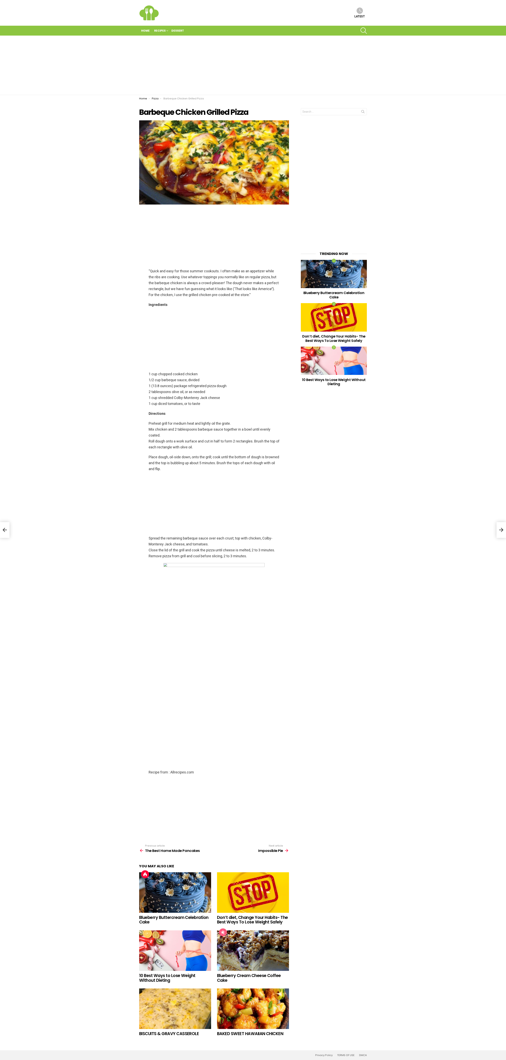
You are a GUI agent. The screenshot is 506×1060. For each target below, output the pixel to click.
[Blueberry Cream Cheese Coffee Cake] (253, 950)
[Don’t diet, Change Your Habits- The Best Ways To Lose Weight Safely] (253, 892)
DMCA (363, 1055)
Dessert (177, 31)
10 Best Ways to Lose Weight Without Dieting (167, 978)
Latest (359, 16)
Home (145, 31)
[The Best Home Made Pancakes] (4, 530)
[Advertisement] (253, 65)
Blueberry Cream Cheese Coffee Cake (249, 978)
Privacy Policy (324, 1055)
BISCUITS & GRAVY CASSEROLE (169, 1033)
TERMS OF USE (346, 1055)
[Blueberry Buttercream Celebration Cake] (175, 892)
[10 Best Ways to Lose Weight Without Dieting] (175, 950)
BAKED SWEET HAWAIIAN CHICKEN (250, 1033)
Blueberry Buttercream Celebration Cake (174, 920)
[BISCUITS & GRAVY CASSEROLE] (175, 1008)
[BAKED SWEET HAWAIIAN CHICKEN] (253, 1008)
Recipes (160, 31)
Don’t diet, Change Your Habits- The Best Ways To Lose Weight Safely (252, 920)
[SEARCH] (364, 31)
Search (363, 112)
